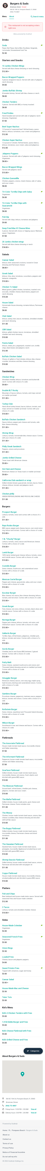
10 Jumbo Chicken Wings (13, 66)
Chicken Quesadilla (10, 178)
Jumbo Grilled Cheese (11, 458)
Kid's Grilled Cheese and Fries (15, 1040)
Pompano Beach (18, 1130)
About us (6, 1135)
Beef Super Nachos (10, 126)
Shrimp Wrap (8, 433)
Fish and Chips (8, 894)
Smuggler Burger (9, 678)
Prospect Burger (9, 512)
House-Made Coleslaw (12, 925)
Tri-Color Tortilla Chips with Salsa (17, 192)
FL (9, 1130)
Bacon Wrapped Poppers (13, 77)
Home (5, 1130)
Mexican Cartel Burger (12, 579)
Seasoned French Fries (12, 937)
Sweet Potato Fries (10, 968)
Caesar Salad (8, 260)
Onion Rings (7, 948)
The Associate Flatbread (13, 743)
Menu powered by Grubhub (22, 34)
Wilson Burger (8, 723)
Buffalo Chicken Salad (12, 356)
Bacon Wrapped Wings (12, 167)
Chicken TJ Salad (9, 287)
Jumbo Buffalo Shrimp (12, 90)
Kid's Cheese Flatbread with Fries (16, 1031)
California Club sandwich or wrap (16, 480)
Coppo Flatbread (9, 873)
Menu (4, 16)
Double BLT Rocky (10, 390)
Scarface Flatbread (10, 770)
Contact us (7, 1139)
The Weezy (7, 813)
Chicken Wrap (8, 377)
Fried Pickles (7, 113)
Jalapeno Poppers (10, 153)
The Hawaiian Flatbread (12, 844)
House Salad (7, 302)
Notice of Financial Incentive (14, 1152)
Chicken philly (8, 494)
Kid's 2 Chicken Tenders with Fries (17, 1013)
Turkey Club (7, 404)
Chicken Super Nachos (12, 140)
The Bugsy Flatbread (11, 828)
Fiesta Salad (7, 343)
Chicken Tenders (9, 102)
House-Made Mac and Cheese (15, 988)
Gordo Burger (8, 649)
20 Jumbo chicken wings (13, 242)
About (11, 16)
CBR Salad (6, 329)
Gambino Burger (9, 694)
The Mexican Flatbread (12, 786)
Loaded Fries (8, 957)
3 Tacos (5, 907)
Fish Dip (5, 217)
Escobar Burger (9, 593)
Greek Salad (7, 273)
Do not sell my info (10, 1157)
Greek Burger (8, 606)
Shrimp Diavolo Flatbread (13, 860)
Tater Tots (7, 997)
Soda (4, 45)
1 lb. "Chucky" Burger (11, 539)
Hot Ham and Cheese (11, 469)
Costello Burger (9, 566)
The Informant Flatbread (13, 757)
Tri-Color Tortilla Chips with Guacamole (14, 204)
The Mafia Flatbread (11, 799)
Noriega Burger (9, 620)
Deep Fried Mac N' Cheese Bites (16, 228)
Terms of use (8, 1144)
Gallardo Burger (9, 633)
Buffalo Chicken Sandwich (13, 419)
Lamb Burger (8, 552)
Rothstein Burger (9, 709)
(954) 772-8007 (14, 12)
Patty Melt (6, 662)
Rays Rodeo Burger (10, 525)
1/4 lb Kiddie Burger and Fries (15, 1022)
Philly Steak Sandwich (11, 446)
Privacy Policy (8, 1148)
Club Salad (6, 316)
